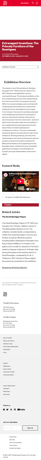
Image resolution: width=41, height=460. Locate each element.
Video (7, 204)
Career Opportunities (9, 386)
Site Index (12, 440)
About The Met (7, 338)
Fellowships (6, 391)
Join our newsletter (10, 422)
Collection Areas (7, 344)
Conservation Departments (10, 347)
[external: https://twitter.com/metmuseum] (7, 409)
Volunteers (6, 388)
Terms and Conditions (15, 442)
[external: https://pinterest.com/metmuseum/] (11, 409)
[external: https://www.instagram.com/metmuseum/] (15, 409)
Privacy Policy (13, 445)
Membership (6, 366)
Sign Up (30, 428)
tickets (26, 3)
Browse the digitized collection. (14, 267)
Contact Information (15, 448)
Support (5, 363)
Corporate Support (8, 375)
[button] (33, 3)
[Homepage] (5, 3)
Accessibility (6, 349)
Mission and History (9, 341)
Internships (6, 394)
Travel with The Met (8, 372)
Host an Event (7, 369)
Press (4, 352)
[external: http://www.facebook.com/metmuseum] (4, 409)
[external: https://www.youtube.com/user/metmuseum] (21, 409)
